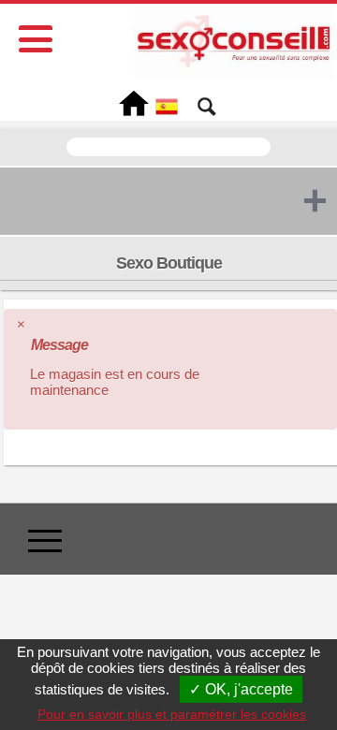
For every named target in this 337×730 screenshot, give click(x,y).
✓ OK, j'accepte (241, 689)
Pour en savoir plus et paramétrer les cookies (171, 714)
